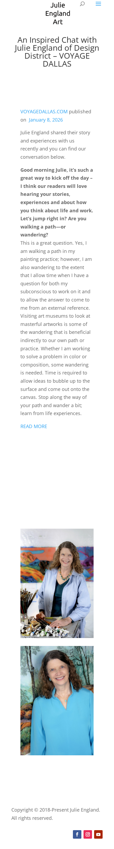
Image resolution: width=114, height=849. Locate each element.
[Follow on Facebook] (77, 834)
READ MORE (33, 426)
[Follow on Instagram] (88, 834)
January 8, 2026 (46, 120)
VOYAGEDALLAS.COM (44, 111)
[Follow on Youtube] (98, 834)
